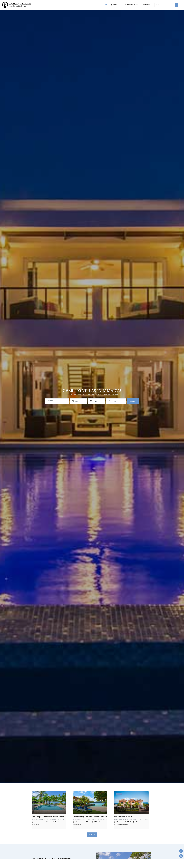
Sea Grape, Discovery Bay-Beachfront (49, 817)
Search (133, 401)
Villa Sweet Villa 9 (123, 817)
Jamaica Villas (116, 5)
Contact (146, 5)
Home (106, 5)
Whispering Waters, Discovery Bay (90, 817)
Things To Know (131, 5)
